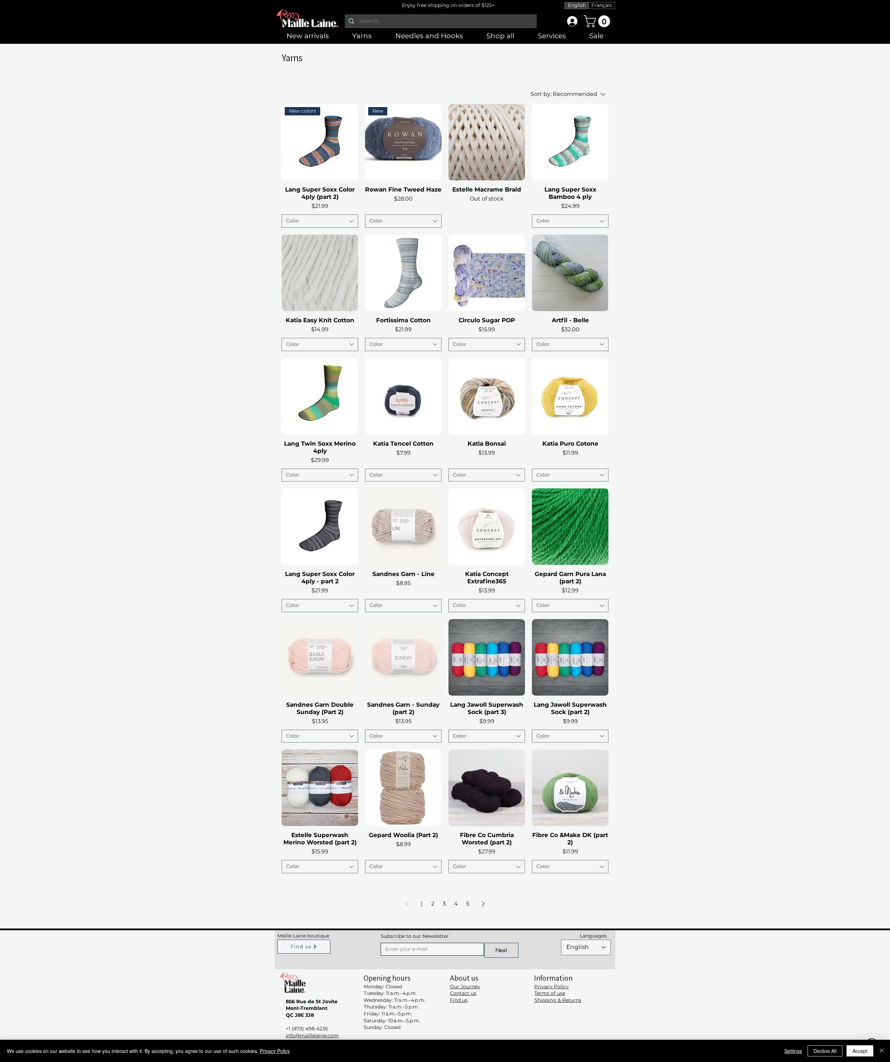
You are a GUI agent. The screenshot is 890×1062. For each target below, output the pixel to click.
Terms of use (549, 993)
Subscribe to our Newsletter (415, 936)
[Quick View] (486, 142)
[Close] (881, 1050)
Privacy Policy (551, 986)
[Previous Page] (407, 904)
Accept (859, 1050)
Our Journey (465, 986)
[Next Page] (483, 904)
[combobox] (320, 221)
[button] (598, 21)
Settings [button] (793, 1050)
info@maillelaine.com (312, 1035)
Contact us (463, 993)
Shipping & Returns (557, 1000)
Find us (459, 1000)
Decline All (825, 1050)
